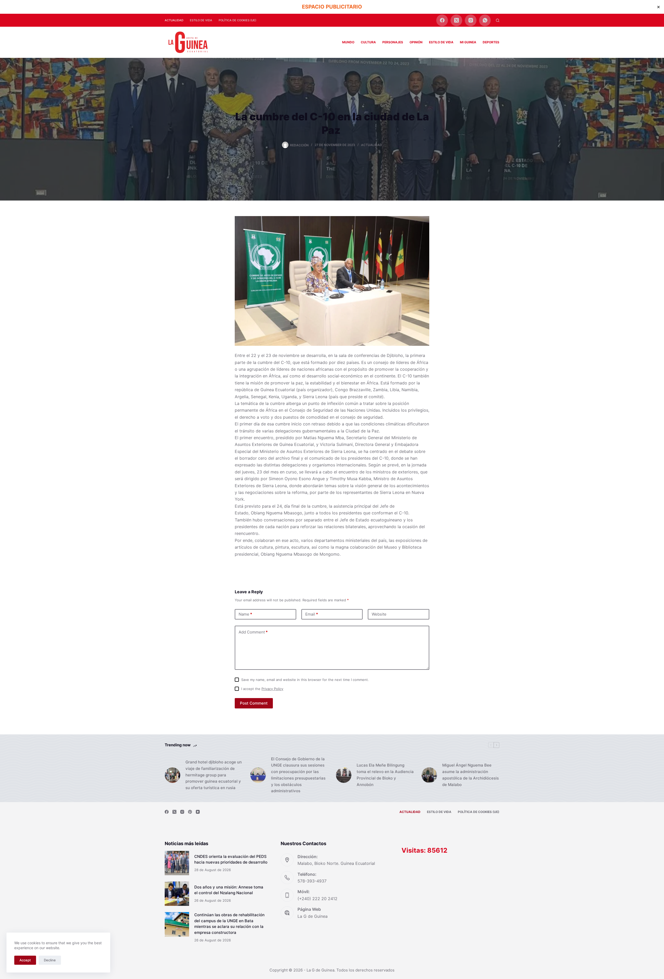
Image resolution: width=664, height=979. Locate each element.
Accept (25, 960)
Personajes (392, 42)
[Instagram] (470, 20)
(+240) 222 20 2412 (317, 898)
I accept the (262, 689)
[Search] (497, 20)
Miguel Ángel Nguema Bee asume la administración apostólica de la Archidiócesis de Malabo (470, 775)
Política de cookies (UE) (237, 20)
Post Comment (254, 703)
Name (245, 614)
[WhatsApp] (485, 20)
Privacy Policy (272, 689)
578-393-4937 (312, 881)
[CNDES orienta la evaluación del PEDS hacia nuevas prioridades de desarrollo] (177, 863)
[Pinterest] (190, 812)
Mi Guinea (468, 42)
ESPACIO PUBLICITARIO (332, 7)
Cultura (368, 42)
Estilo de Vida (201, 20)
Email (311, 614)
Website (379, 614)
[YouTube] (198, 812)
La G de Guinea (313, 916)
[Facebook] (442, 20)
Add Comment (253, 632)
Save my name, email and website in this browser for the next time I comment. (305, 680)
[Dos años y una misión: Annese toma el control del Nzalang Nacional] (177, 893)
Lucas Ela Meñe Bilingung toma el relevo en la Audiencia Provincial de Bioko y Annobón (385, 775)
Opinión (416, 42)
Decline (50, 960)
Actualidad (174, 20)
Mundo (348, 42)
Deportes (491, 42)
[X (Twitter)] (456, 20)
